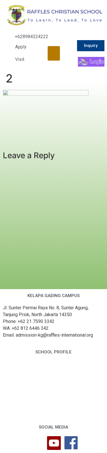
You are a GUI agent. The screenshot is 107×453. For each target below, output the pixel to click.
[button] (54, 53)
